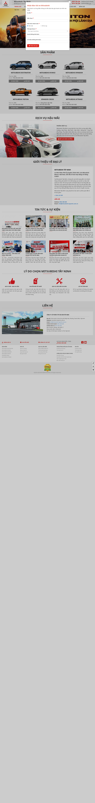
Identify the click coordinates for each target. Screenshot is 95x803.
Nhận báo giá (34, 45)
